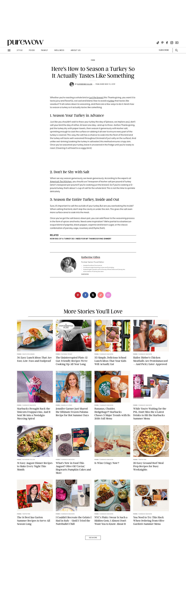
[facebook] (85, 295)
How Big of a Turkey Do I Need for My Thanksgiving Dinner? (80, 239)
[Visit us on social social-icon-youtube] (176, 42)
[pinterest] (5, 33)
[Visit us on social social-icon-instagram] (171, 42)
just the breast (96, 98)
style (20, 50)
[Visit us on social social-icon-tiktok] (158, 42)
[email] (5, 60)
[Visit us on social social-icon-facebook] (167, 42)
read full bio (85, 274)
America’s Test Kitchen (61, 182)
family (44, 50)
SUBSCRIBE (164, 50)
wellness (59, 50)
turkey (111, 101)
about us (76, 50)
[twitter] (93, 295)
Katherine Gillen (84, 84)
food (32, 50)
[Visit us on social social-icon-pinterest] (162, 42)
